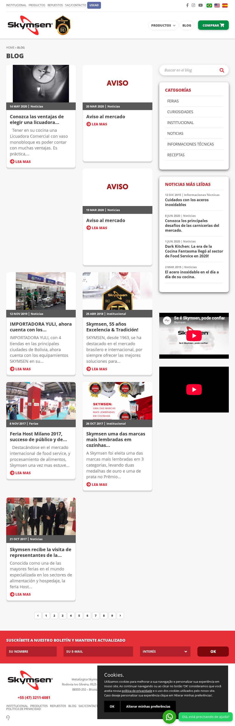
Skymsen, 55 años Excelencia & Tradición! (112, 327)
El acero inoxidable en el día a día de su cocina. (192, 274)
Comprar (211, 25)
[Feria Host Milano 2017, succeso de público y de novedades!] (41, 401)
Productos (37, 5)
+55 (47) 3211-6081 (34, 697)
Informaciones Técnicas (190, 144)
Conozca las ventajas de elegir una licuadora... (37, 119)
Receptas (176, 155)
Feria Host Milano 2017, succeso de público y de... (38, 436)
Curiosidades (180, 112)
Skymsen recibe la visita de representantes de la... (40, 552)
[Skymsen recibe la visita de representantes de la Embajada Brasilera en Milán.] (41, 516)
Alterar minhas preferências (148, 706)
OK (213, 651)
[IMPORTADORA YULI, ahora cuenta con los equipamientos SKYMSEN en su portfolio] (41, 291)
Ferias (33, 423)
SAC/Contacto (75, 5)
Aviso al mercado (105, 116)
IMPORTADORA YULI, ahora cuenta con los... (41, 327)
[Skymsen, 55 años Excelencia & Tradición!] (117, 291)
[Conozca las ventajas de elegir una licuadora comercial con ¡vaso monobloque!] (41, 83)
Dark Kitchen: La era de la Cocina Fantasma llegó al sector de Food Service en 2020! (194, 251)
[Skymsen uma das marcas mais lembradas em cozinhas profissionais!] (117, 401)
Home (10, 48)
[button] (94, 5)
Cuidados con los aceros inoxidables (187, 202)
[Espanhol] (225, 5)
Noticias (37, 106)
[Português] (209, 5)
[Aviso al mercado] (117, 83)
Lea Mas (22, 161)
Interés (149, 651)
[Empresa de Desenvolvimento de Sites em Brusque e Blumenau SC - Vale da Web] (8, 717)
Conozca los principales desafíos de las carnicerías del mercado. (192, 225)
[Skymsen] (38, 24)
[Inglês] (217, 5)
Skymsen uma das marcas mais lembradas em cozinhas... (115, 439)
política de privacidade (137, 691)
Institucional (16, 5)
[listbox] (165, 651)
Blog (186, 25)
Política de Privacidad (23, 708)
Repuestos (55, 5)
